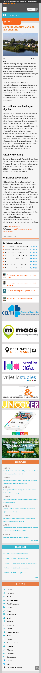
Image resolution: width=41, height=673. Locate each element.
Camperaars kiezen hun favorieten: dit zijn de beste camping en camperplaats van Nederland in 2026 (16, 256)
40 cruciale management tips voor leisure (21, 291)
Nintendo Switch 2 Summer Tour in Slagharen (16, 537)
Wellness (10, 622)
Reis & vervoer (12, 597)
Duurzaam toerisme (14, 643)
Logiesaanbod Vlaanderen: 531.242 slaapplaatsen (15, 265)
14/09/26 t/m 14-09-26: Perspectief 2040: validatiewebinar (20, 563)
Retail (9, 618)
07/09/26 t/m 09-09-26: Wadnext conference (15, 558)
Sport (9, 611)
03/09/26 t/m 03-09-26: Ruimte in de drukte (15, 553)
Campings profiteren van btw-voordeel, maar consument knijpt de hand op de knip (16, 250)
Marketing (10, 625)
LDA (8, 664)
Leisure (9, 639)
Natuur (9, 629)
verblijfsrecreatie (19, 229)
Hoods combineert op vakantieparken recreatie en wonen (16, 262)
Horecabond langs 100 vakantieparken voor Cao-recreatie (16, 259)
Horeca (9, 590)
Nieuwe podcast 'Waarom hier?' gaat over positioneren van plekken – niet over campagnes (19, 491)
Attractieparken (12, 600)
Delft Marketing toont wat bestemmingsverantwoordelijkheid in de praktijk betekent (20, 500)
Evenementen (12, 614)
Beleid (9, 636)
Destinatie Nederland (14, 668)
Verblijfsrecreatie (14, 226)
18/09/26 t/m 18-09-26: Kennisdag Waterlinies (16, 568)
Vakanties (10, 650)
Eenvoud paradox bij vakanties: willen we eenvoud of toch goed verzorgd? (16, 268)
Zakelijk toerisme (13, 632)
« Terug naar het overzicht (9, 236)
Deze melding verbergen (29, 1)
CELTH (9, 660)
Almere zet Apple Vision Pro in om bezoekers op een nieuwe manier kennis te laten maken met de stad (20, 481)
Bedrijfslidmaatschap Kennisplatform (19, 298)
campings (28, 229)
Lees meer (34, 540)
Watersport (11, 593)
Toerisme (10, 646)
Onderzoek (10, 653)
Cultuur (9, 607)
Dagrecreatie (11, 657)
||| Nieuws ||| (20, 462)
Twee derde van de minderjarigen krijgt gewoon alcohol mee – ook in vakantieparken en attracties (16, 247)
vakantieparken (8, 231)
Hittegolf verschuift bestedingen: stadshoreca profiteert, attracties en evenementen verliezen (15, 253)
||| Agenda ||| (20, 547)
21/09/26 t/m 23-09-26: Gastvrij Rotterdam (15, 573)
